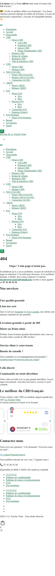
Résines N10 (18, 101)
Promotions (11, 29)
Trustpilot (18, 312)
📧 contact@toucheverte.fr (12, 454)
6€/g (20, 99)
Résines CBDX (19, 88)
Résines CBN (18, 69)
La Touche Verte (12, 399)
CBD (8, 37)
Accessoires (11, 123)
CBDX (9, 83)
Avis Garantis (33, 312)
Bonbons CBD (19, 58)
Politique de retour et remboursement (23, 480)
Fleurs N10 (17, 93)
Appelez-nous (6, 359)
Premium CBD (25, 45)
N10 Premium (12, 115)
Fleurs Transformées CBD (30, 50)
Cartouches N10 (19, 109)
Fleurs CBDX (18, 85)
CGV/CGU (11, 474)
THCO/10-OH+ (13, 72)
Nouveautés (11, 34)
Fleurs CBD (17, 40)
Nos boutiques (12, 485)
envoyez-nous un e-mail (27, 359)
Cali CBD (22, 42)
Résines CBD (18, 53)
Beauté (9, 120)
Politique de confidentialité (18, 477)
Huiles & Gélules (20, 56)
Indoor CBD (23, 48)
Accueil (9, 32)
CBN (8, 64)
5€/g (20, 96)
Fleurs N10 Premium (21, 117)
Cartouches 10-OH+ (21, 80)
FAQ (8, 483)
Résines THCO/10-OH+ (23, 77)
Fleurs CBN (17, 66)
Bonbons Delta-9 (20, 112)
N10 (8, 91)
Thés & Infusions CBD (22, 61)
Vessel (9, 125)
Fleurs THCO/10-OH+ (22, 74)
